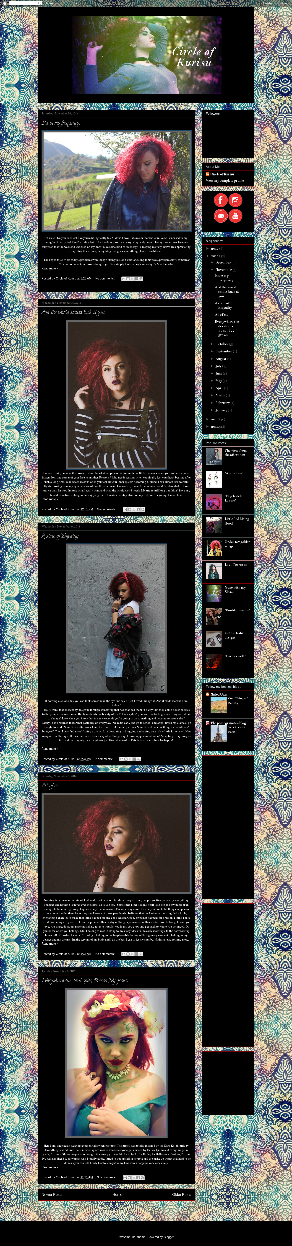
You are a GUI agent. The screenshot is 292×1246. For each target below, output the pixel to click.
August (221, 359)
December (224, 262)
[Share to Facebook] (136, 279)
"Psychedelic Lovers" (234, 498)
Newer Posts (52, 1195)
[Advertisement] (224, 825)
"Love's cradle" (235, 656)
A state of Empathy (60, 536)
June (219, 373)
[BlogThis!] (128, 279)
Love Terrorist (236, 565)
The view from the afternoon (236, 452)
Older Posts (181, 1195)
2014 (215, 426)
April (220, 388)
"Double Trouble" (237, 610)
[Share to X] (132, 279)
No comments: (105, 278)
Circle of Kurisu (222, 174)
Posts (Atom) (125, 1209)
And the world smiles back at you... (74, 313)
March (221, 395)
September (224, 351)
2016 (215, 256)
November (224, 270)
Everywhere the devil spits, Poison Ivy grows (85, 981)
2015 (215, 419)
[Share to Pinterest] (141, 279)
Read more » (50, 268)
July (219, 366)
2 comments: (104, 759)
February (223, 403)
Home (117, 1195)
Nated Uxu (219, 694)
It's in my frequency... (61, 123)
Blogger (169, 1237)
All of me (50, 786)
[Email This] (123, 279)
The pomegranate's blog (228, 723)
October (222, 344)
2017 (215, 248)
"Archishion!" (235, 473)
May (219, 381)
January (222, 410)
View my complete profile (225, 180)
